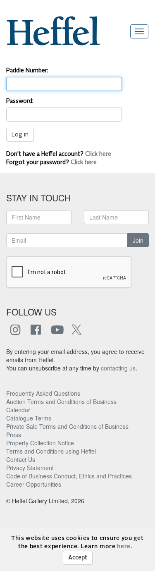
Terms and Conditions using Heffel (51, 451)
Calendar (18, 410)
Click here (98, 154)
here (124, 546)
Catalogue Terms (28, 418)
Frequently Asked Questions (43, 393)
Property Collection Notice (40, 443)
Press (13, 434)
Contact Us (20, 459)
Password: (19, 101)
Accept (77, 558)
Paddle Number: (27, 71)
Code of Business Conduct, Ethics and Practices (69, 476)
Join (138, 240)
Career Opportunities (33, 484)
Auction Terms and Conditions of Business (61, 401)
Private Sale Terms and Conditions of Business (67, 426)
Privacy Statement (30, 467)
